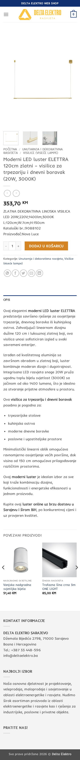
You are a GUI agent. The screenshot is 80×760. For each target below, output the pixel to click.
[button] (6, 14)
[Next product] (7, 193)
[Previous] (10, 79)
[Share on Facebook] (15, 273)
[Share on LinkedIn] (39, 273)
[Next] (70, 79)
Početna (10, 149)
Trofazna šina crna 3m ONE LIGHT (59, 587)
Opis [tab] (6, 300)
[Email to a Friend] (31, 273)
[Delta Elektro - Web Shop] (40, 14)
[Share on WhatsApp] (7, 273)
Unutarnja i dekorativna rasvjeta (41, 258)
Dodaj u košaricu (46, 246)
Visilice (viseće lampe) (40, 153)
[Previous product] (16, 193)
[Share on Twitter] (23, 273)
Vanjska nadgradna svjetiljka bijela (17, 587)
